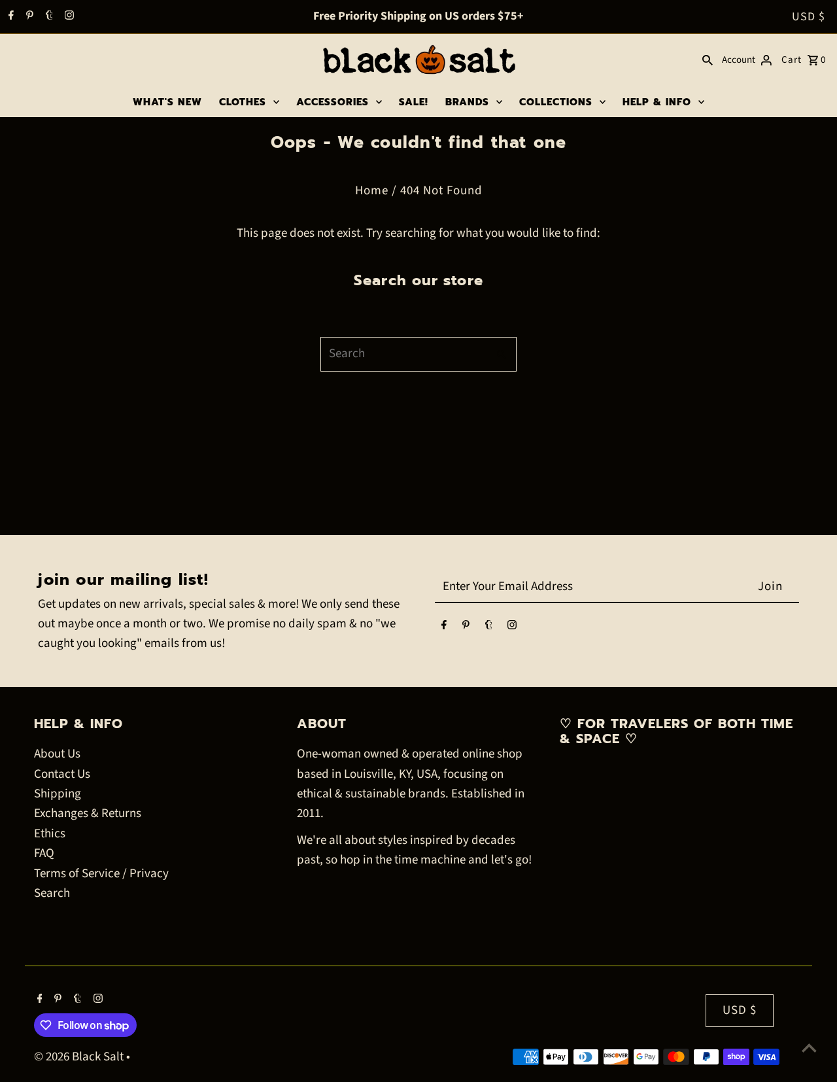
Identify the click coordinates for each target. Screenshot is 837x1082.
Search (52, 893)
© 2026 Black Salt (80, 1057)
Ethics (49, 834)
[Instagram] (67, 17)
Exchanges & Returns (87, 813)
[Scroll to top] (809, 1047)
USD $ (808, 17)
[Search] (707, 60)
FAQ (44, 853)
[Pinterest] (28, 17)
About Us (57, 754)
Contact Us (62, 774)
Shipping (57, 794)
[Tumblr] (48, 17)
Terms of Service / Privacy (101, 873)
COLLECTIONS (555, 102)
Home (371, 191)
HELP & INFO (657, 102)
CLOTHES (242, 102)
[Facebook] (9, 17)
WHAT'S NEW (167, 102)
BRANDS (467, 102)
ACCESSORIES (332, 102)
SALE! (413, 102)
